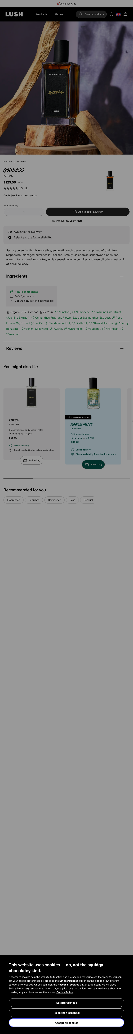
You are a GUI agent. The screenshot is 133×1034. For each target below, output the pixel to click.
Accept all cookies (66, 1022)
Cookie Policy (64, 992)
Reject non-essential (67, 1012)
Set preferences (66, 1002)
